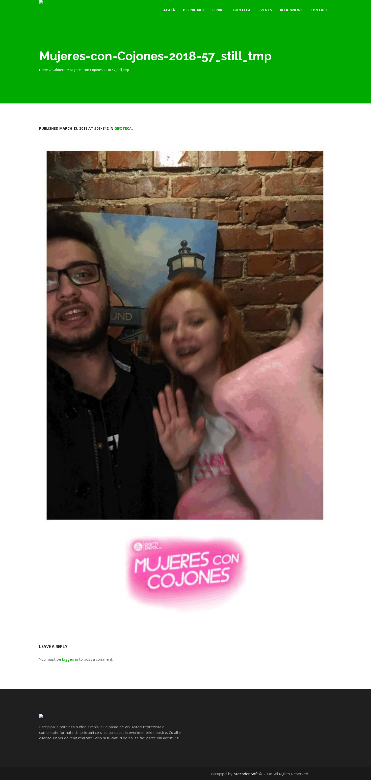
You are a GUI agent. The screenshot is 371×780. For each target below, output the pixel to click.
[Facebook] (318, 773)
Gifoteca (59, 69)
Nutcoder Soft (245, 773)
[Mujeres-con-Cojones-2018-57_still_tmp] (185, 386)
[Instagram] (329, 773)
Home (43, 69)
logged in (70, 659)
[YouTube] (324, 773)
